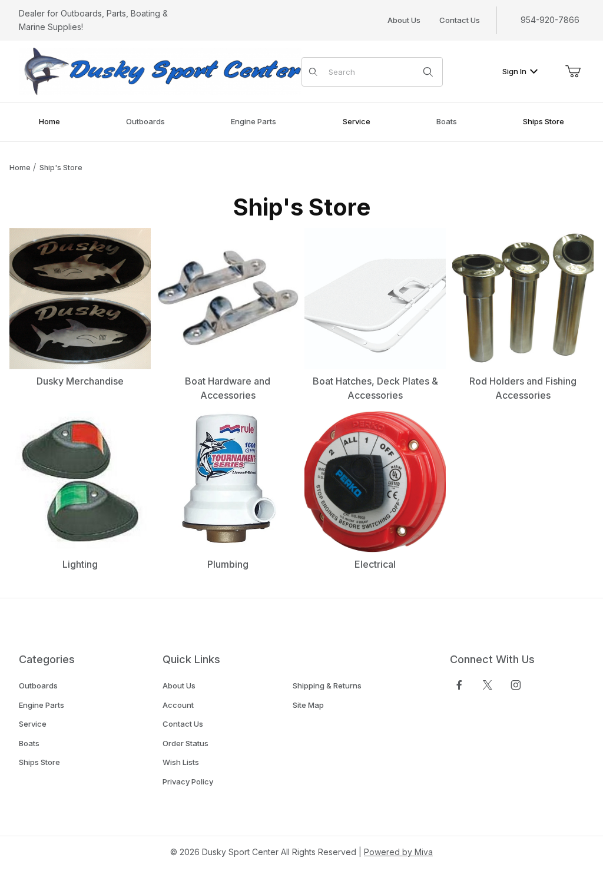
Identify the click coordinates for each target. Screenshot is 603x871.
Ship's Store (60, 167)
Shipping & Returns (327, 685)
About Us (403, 20)
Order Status (185, 743)
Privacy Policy (188, 781)
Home (20, 167)
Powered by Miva (398, 852)
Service (33, 723)
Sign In (514, 71)
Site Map (308, 705)
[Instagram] (516, 684)
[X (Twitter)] (487, 684)
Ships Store (39, 762)
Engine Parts (41, 705)
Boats (29, 743)
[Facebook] (459, 684)
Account (178, 705)
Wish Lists (181, 762)
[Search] (428, 72)
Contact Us (459, 20)
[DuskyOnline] (160, 71)
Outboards (38, 685)
